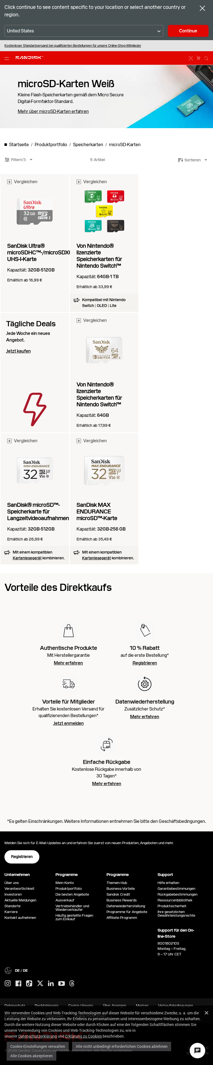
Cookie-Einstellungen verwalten (37, 1046)
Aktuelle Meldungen (20, 900)
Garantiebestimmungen (176, 888)
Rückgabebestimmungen (177, 894)
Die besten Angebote (72, 894)
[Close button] (202, 8)
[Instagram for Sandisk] (7, 983)
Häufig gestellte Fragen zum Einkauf (74, 917)
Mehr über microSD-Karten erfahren (53, 111)
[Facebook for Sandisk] (18, 984)
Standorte (12, 906)
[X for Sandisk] (40, 983)
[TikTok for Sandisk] (29, 983)
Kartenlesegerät (27, 557)
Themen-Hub (116, 882)
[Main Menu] (8, 58)
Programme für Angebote (126, 911)
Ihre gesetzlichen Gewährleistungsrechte (177, 913)
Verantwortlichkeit (19, 888)
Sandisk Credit (118, 894)
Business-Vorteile (120, 888)
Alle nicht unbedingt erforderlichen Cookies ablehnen (122, 1046)
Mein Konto (64, 882)
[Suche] (206, 57)
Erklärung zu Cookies (83, 1036)
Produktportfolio (68, 888)
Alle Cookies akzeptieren (31, 1055)
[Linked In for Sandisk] (51, 984)
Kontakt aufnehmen (20, 917)
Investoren (13, 894)
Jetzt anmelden (68, 723)
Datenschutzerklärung (37, 1036)
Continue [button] (188, 31)
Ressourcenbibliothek (175, 900)
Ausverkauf (64, 900)
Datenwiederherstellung (125, 906)
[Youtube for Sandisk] (61, 983)
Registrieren (145, 663)
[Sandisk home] (29, 57)
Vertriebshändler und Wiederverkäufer (72, 908)
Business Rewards (121, 900)
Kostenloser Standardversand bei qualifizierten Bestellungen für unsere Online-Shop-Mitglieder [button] (72, 45)
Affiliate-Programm (121, 917)
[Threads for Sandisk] (71, 983)
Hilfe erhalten (168, 882)
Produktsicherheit (172, 906)
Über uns (11, 882)
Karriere (11, 911)
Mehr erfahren (68, 663)
